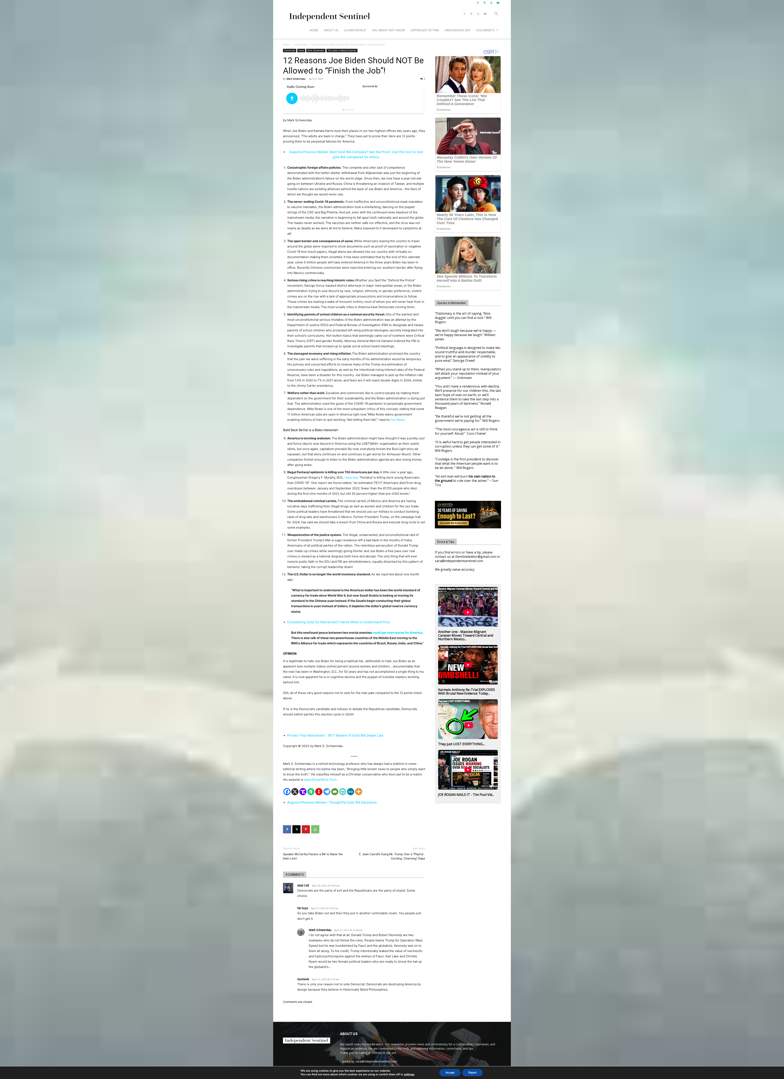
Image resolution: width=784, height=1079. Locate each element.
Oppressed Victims (425, 30)
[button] (496, 14)
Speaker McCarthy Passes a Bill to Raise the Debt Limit (313, 856)
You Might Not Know (388, 30)
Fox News (398, 420)
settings (409, 1074)
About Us (331, 30)
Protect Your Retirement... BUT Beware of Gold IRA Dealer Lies (335, 735)
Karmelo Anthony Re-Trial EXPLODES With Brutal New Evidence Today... (466, 691)
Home (314, 30)
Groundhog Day (457, 30)
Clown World (355, 30)
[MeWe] (350, 791)
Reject (472, 1073)
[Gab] (310, 791)
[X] (491, 3)
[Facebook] (478, 3)
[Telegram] (326, 791)
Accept (449, 1073)
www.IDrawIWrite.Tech (320, 780)
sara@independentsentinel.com (376, 1061)
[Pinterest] (484, 3)
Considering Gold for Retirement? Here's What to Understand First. (339, 622)
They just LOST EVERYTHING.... (461, 744)
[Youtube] (498, 3)
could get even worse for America (397, 633)
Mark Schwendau (315, 50)
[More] (358, 791)
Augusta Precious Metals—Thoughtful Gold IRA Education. (332, 802)
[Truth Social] (302, 791)
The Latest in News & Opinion (342, 50)
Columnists (485, 30)
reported (351, 477)
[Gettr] (318, 791)
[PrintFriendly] (342, 791)
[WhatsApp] (315, 829)
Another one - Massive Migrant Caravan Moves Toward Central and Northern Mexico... (465, 635)
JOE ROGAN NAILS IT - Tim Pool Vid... (466, 794)
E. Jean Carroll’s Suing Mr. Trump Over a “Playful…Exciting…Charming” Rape (392, 856)
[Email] (334, 791)
